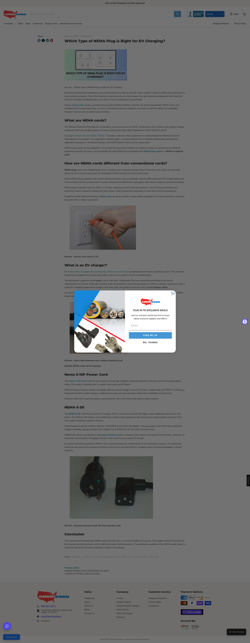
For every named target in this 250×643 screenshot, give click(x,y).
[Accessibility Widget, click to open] (245, 321)
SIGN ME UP (150, 335)
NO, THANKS (150, 342)
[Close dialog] (172, 293)
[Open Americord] (7, 626)
